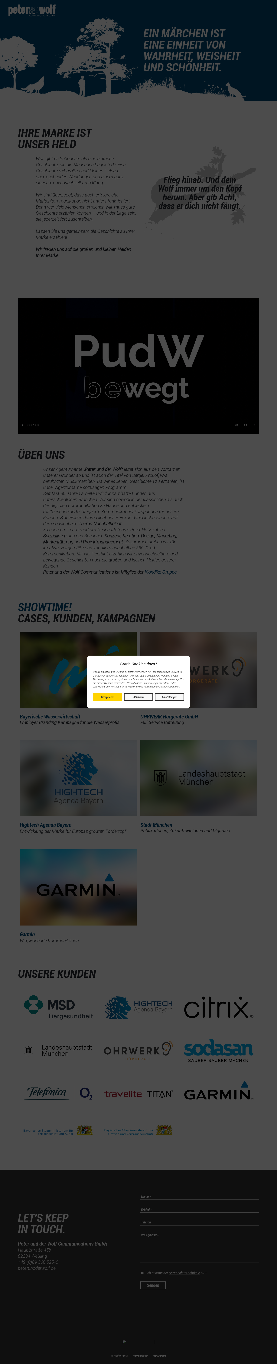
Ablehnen (138, 697)
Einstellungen (169, 697)
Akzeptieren (107, 697)
